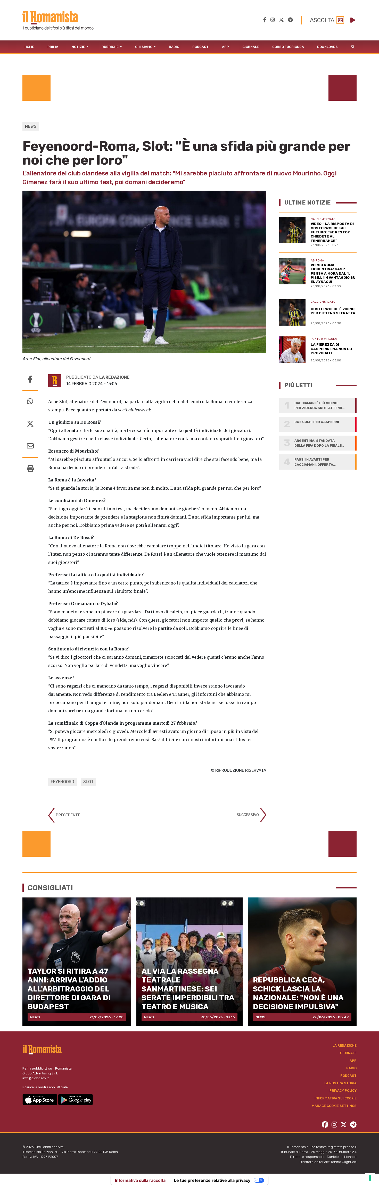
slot (88, 781)
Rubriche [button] (110, 47)
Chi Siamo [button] (144, 47)
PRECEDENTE (67, 815)
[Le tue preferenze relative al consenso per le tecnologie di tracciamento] (370, 1178)
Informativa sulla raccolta (140, 1180)
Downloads (327, 47)
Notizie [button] (79, 47)
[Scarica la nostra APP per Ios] (40, 1099)
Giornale (250, 47)
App (225, 47)
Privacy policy (343, 1090)
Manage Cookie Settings (334, 1106)
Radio (174, 47)
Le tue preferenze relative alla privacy (212, 1180)
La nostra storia (340, 1083)
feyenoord (62, 781)
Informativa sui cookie (336, 1098)
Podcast (200, 47)
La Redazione (345, 1045)
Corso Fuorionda (288, 47)
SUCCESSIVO (248, 815)
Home (29, 47)
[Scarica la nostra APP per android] (75, 1099)
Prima (52, 47)
